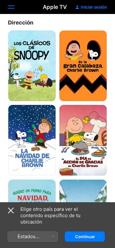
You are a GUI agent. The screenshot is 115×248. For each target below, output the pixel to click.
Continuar (85, 236)
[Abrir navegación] (15, 7)
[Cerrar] (11, 210)
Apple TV (55, 7)
